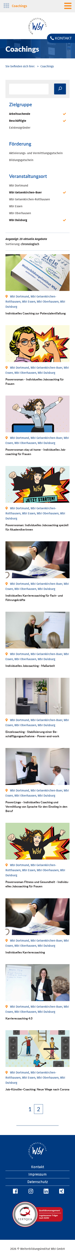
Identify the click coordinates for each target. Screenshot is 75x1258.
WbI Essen (15, 206)
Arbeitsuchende (19, 113)
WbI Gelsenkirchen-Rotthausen (29, 199)
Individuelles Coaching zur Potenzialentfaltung (35, 313)
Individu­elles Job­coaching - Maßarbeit (30, 666)
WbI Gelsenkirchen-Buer (25, 192)
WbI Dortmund (18, 185)
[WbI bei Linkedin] (45, 1191)
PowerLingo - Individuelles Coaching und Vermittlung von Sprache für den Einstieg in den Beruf (36, 806)
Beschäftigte (17, 120)
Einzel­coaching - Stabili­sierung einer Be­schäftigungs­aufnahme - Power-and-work (32, 734)
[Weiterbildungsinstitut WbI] (20, 66)
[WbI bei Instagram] (30, 1191)
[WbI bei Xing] (61, 1191)
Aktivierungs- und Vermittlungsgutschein (36, 153)
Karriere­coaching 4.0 (18, 1018)
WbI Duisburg (18, 220)
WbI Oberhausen (20, 213)
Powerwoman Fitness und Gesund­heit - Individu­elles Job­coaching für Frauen (37, 884)
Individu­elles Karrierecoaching (25, 952)
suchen (60, 89)
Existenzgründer (19, 127)
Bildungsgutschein (21, 160)
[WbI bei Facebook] (14, 1191)
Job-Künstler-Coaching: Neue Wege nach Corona (37, 1089)
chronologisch (30, 244)
